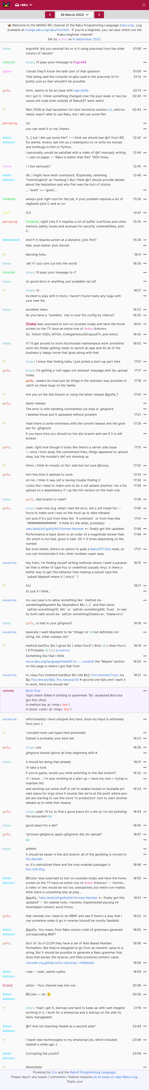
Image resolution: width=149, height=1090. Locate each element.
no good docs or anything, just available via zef (61, 281)
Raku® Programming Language (92, 1072)
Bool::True (33, 691)
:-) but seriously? (38, 166)
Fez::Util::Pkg (35, 869)
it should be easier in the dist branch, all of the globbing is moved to (76, 856)
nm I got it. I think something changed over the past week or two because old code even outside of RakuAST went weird (76, 98)
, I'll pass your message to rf (51, 272)
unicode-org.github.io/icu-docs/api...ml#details (60, 963)
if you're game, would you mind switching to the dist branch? (71, 773)
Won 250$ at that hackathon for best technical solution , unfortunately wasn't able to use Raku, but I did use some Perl (76, 112)
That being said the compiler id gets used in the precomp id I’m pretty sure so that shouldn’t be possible (72, 79)
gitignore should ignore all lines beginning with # (61, 753)
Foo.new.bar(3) (68, 680)
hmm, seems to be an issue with (57, 90)
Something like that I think (45, 656)
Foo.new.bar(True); (105, 675)
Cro (54, 1072)
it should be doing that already (48, 762)
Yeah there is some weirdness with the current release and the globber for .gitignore (76, 425)
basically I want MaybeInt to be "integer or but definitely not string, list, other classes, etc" (72, 634)
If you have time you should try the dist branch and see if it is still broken (74, 436)
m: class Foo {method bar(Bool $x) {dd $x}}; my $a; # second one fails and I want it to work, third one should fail (76, 679)
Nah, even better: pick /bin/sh (47, 245)
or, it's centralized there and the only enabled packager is (68, 867)
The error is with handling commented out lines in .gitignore (69, 409)
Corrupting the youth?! (42, 1053)
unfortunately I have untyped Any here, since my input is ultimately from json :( (75, 721)
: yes (33, 747)
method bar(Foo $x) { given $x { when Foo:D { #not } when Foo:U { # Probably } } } (76, 648)
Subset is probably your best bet (50, 738)
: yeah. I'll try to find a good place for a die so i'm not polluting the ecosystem (76, 814)
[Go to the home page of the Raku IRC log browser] (6, 5)
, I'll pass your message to (56, 62)
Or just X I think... (38, 591)
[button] (144, 5)
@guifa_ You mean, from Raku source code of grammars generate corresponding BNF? (74, 932)
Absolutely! (34, 1067)
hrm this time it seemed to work (49, 474)
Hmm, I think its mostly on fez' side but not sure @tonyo (67, 465)
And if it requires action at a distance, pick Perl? (61, 240)
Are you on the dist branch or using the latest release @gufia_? (72, 394)
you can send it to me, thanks (47, 129)
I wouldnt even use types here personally (56, 733)
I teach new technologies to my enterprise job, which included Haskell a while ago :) (71, 1042)
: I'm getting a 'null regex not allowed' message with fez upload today (76, 372)
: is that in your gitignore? (49, 623)
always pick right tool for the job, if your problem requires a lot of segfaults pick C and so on (74, 201)
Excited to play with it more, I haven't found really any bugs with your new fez (73, 298)
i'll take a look (36, 767)
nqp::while (81, 90)
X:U (28, 585)
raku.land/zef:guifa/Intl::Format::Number (55, 529)
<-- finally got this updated (75, 529)
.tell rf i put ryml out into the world (51, 263)
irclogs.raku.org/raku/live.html (47, 30)
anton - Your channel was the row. (51, 985)
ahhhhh (31, 849)
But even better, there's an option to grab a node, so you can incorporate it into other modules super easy (75, 551)
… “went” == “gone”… (41, 190)
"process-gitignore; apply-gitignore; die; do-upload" (64, 834)
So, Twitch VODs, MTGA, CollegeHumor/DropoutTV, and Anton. (72, 334)
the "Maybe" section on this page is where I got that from (75, 663)
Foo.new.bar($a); (43, 680)
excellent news (37, 309)
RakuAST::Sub (100, 549)
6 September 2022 (86, 39)
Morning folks (36, 254)
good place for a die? (41, 825)
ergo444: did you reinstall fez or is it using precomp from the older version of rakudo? (75, 51)
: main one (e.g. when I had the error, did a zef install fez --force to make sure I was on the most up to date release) (73, 510)
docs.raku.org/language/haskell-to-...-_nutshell (60, 661)
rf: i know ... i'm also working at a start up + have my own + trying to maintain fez (77, 781)
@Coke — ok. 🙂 (38, 994)
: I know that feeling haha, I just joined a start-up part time (73, 361)
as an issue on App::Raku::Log (115, 1077)
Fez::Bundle (34, 859)
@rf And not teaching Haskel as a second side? (60, 1026)
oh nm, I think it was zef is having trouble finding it (63, 480)
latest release (35, 403)
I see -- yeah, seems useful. (46, 972)
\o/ (28, 123)
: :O (32, 290)
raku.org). (128, 25)
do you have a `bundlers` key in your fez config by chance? (70, 315)
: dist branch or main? (46, 499)
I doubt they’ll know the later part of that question (63, 71)
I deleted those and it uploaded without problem (61, 414)
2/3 (28, 213)
